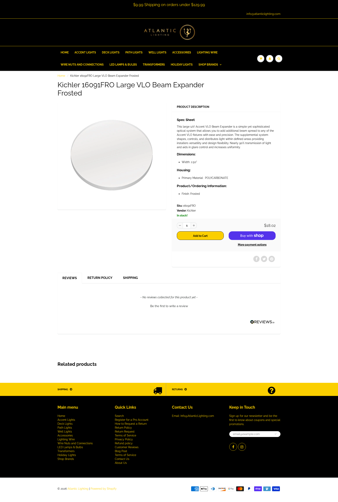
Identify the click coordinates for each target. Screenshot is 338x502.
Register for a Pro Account (131, 419)
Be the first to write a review (169, 306)
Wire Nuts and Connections (82, 64)
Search (119, 415)
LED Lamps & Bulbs (123, 64)
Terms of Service (125, 435)
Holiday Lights (182, 64)
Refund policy (124, 443)
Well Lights (157, 52)
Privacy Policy (124, 439)
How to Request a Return (131, 423)
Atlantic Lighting (77, 488)
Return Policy (99, 278)
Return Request (125, 431)
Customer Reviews (126, 447)
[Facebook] (233, 447)
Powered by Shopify (104, 488)
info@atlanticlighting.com (263, 14)
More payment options (252, 244)
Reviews (69, 278)
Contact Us (122, 459)
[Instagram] (242, 447)
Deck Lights (111, 52)
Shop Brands (208, 64)
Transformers (154, 64)
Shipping (130, 278)
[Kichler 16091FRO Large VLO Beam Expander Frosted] (112, 155)
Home (65, 52)
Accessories (181, 52)
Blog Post (121, 451)
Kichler (191, 210)
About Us (121, 462)
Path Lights (134, 52)
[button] (169, 305)
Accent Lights (85, 52)
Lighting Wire (207, 52)
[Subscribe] (275, 434)
